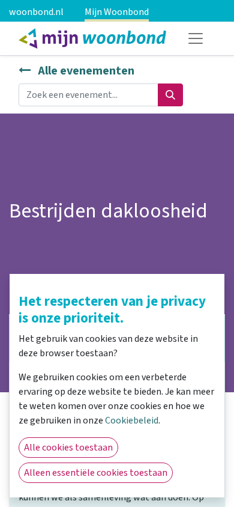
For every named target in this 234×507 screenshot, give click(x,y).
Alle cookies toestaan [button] (68, 447)
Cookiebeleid (131, 420)
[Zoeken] (170, 94)
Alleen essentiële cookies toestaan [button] (95, 472)
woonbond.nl (36, 12)
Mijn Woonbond (117, 12)
